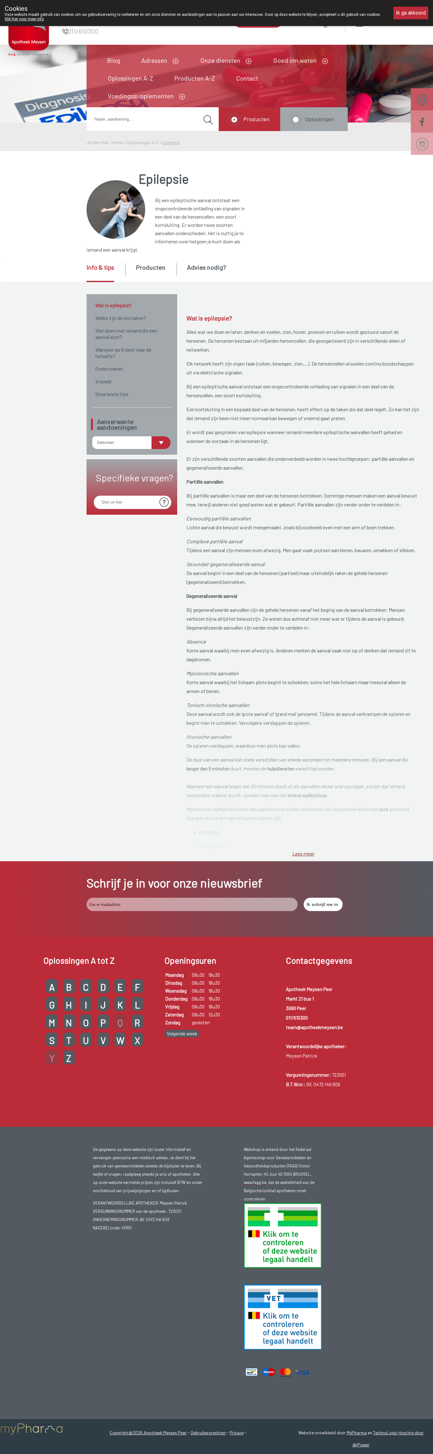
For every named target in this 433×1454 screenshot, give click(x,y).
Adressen (154, 60)
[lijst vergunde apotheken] (283, 1316)
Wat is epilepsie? (113, 305)
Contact (247, 78)
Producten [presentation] (150, 267)
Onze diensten (220, 60)
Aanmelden (382, 22)
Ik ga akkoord (411, 13)
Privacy (236, 1432)
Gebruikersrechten (208, 1432)
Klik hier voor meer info (24, 19)
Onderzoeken (109, 369)
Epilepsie (171, 142)
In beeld (103, 381)
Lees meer (303, 853)
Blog (113, 60)
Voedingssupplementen (141, 96)
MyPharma (357, 1432)
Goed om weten (295, 60)
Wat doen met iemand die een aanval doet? (126, 333)
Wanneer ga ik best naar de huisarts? (123, 353)
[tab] (105, 272)
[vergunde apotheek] (283, 1235)
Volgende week (182, 1033)
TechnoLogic (385, 1432)
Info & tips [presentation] (100, 267)
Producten (256, 119)
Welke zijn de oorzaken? (120, 318)
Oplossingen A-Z (130, 78)
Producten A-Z (194, 78)
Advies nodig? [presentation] (206, 267)
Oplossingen (319, 119)
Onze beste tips (111, 394)
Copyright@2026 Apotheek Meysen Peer (148, 1432)
